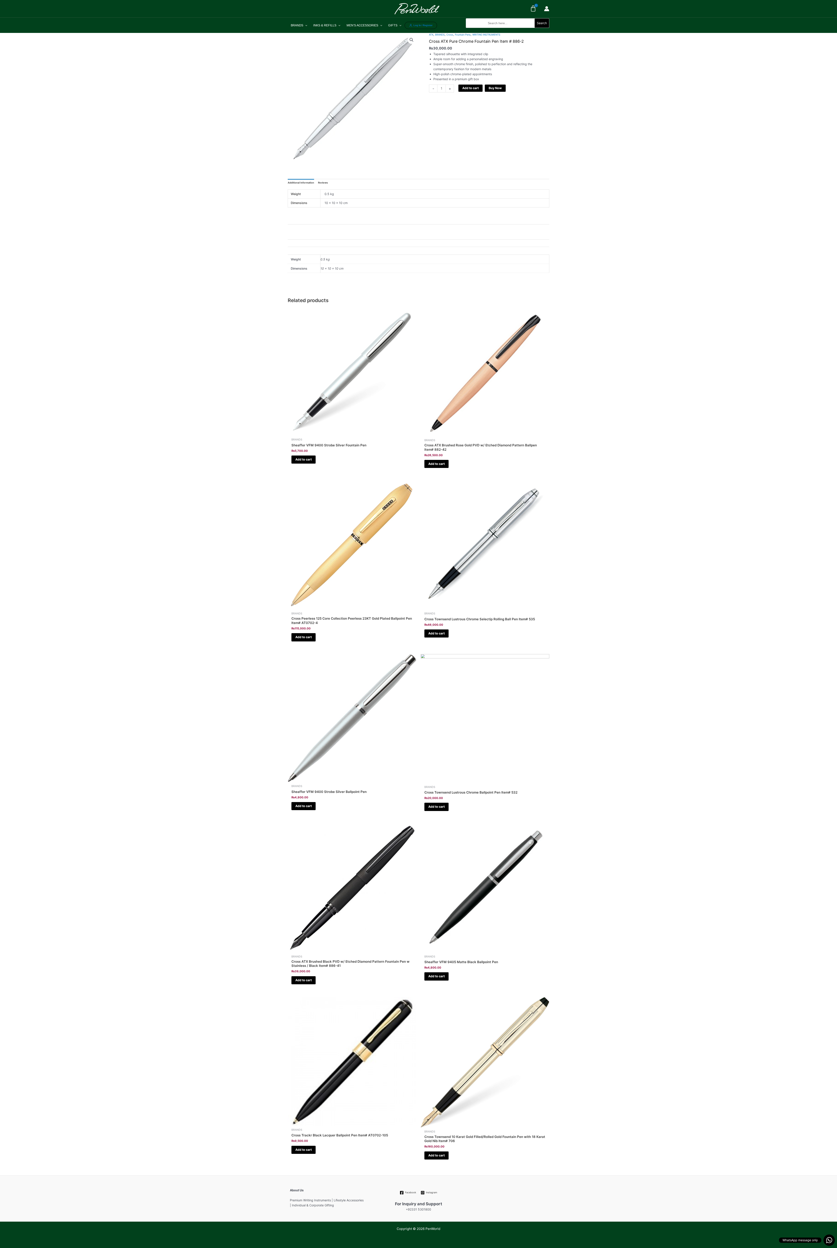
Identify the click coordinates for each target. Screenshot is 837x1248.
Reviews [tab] (323, 182)
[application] (305, 25)
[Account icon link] (546, 8)
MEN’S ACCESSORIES (362, 25)
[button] (507, 30)
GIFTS (392, 25)
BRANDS (297, 25)
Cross (449, 34)
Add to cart (470, 88)
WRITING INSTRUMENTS (486, 34)
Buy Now (495, 88)
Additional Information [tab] (301, 182)
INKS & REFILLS (324, 25)
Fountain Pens (463, 34)
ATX (431, 34)
